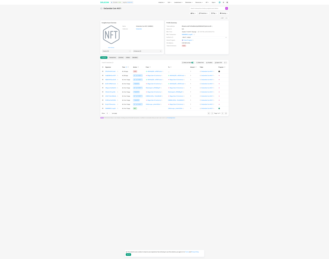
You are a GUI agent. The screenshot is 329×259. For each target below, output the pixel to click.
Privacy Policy (195, 252)
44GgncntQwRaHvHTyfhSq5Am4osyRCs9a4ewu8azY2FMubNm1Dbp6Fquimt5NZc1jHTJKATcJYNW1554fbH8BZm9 (111, 88)
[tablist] (119, 57)
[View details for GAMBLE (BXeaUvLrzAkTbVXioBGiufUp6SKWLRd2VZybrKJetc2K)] (200, 71)
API (223, 18)
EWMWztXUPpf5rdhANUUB (153, 96)
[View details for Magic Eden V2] (219, 75)
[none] (219, 2)
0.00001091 (130, 2)
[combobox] (108, 113)
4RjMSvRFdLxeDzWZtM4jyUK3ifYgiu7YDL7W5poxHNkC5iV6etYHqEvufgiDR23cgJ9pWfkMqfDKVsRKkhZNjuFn (111, 79)
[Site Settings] (227, 2)
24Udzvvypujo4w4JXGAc (153, 104)
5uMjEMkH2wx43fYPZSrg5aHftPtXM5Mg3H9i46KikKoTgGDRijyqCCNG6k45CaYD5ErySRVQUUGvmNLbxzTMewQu (111, 75)
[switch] (192, 62)
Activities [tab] (121, 57)
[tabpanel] (164, 88)
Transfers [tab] (103, 57)
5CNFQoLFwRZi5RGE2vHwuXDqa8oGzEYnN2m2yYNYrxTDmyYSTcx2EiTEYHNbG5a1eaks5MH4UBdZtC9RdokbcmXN (111, 100)
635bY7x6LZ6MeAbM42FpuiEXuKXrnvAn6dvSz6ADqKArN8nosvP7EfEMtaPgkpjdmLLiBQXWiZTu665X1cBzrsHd (111, 96)
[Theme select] (223, 2)
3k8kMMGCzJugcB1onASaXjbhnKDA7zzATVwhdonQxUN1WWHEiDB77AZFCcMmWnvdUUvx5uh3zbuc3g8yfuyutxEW (188, 34)
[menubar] (189, 2)
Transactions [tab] (112, 57)
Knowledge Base (171, 117)
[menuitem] (161, 2)
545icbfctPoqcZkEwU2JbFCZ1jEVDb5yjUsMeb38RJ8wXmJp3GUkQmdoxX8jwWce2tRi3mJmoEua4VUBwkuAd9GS (111, 92)
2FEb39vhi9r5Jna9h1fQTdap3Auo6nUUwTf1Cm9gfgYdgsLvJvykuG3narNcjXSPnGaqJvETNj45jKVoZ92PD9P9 (111, 71)
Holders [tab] (128, 57)
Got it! (128, 254)
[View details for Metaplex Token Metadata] (219, 71)
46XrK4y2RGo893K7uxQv (155, 71)
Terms (187, 252)
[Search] (226, 8)
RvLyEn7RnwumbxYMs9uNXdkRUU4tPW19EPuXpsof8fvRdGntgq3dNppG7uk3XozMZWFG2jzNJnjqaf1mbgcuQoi (111, 104)
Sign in (213, 2)
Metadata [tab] (135, 57)
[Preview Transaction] (103, 71)
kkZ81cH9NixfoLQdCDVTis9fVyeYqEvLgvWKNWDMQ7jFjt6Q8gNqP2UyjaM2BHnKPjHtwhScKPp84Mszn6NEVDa (111, 83)
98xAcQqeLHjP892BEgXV (153, 88)
